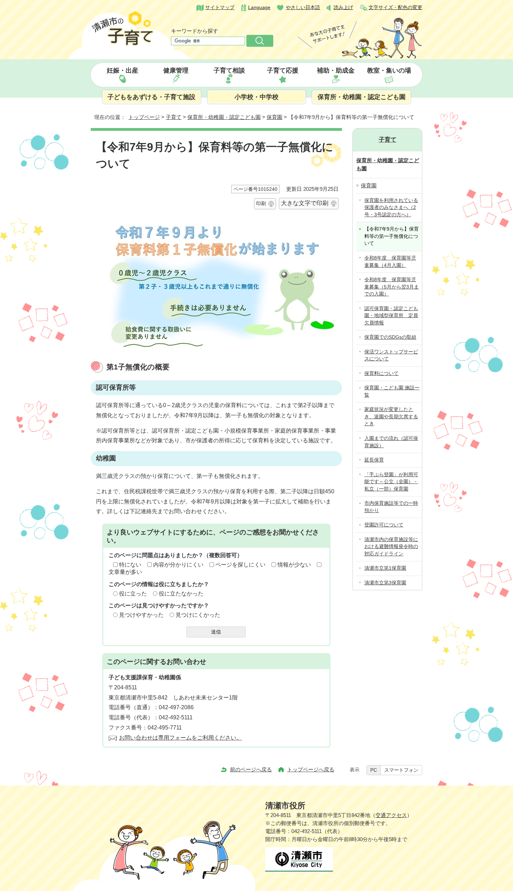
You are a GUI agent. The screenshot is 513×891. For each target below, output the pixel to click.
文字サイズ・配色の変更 (395, 7)
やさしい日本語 (303, 7)
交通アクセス (391, 815)
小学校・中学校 (256, 96)
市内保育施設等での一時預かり (391, 507)
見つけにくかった (198, 615)
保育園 (274, 117)
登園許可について (383, 524)
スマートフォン (401, 770)
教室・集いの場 (389, 70)
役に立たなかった (181, 594)
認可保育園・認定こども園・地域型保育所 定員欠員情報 (391, 315)
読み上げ (343, 7)
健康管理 (175, 70)
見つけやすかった (141, 615)
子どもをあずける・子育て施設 (151, 96)
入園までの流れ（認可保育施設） (391, 442)
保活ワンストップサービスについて (391, 355)
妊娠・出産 (122, 70)
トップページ (144, 117)
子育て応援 (282, 70)
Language (259, 7)
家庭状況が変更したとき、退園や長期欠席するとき (391, 416)
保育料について (381, 373)
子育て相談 (229, 70)
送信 (216, 632)
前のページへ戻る (251, 769)
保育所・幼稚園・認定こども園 (362, 96)
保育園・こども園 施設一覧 (391, 391)
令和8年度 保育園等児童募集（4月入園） (390, 261)
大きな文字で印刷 (304, 203)
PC (373, 770)
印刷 (261, 203)
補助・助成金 (336, 70)
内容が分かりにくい (178, 565)
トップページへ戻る (310, 769)
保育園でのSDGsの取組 (390, 337)
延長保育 (374, 460)
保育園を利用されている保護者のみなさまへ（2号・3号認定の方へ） (391, 207)
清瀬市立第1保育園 (385, 568)
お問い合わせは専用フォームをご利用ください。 (180, 738)
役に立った (133, 594)
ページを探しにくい (240, 565)
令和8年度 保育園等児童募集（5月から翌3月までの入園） (391, 287)
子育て (173, 117)
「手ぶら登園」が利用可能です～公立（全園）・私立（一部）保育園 (391, 482)
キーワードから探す (194, 31)
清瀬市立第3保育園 (385, 582)
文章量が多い (125, 572)
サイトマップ (220, 7)
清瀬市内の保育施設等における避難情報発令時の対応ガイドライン (391, 546)
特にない (130, 565)
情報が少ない (294, 565)
